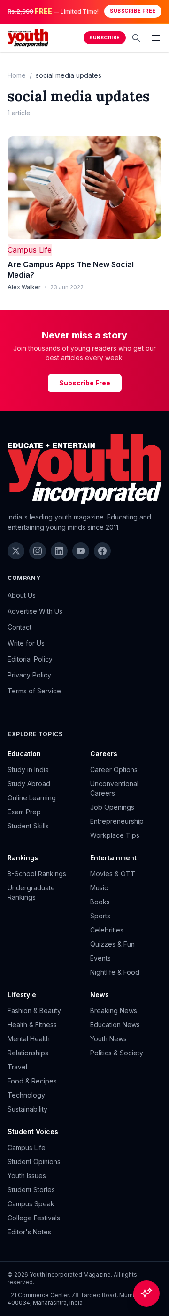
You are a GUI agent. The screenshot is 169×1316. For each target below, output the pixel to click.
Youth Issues (27, 1176)
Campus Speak (31, 1204)
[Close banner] (158, 11)
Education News (115, 1025)
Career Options (114, 770)
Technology (26, 1095)
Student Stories (31, 1190)
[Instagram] (37, 550)
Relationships (28, 1053)
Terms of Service (34, 691)
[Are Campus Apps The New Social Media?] (84, 187)
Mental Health (29, 1039)
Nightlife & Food (114, 972)
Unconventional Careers (114, 788)
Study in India (28, 770)
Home (17, 75)
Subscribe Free (132, 11)
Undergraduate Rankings (31, 892)
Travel (17, 1067)
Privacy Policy (29, 675)
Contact (19, 627)
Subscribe (104, 38)
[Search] (136, 38)
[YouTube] (80, 550)
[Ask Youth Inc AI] (146, 1293)
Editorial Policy (30, 659)
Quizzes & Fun (112, 944)
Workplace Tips (114, 835)
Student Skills (28, 826)
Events (100, 958)
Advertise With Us (35, 611)
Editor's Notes (29, 1232)
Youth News (108, 1039)
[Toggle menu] (155, 38)
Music (99, 888)
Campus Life (30, 250)
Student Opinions (34, 1162)
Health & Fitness (32, 1025)
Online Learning (32, 798)
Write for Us (26, 643)
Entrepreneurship (117, 821)
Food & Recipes (32, 1081)
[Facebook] (102, 550)
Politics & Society (116, 1053)
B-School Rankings (37, 874)
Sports (100, 916)
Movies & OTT (112, 874)
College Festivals (34, 1218)
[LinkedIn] (59, 550)
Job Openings (112, 807)
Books (100, 902)
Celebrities (106, 930)
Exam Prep (24, 812)
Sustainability (27, 1109)
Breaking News (113, 1011)
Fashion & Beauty (34, 1011)
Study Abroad (29, 784)
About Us (22, 595)
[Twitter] (16, 550)
